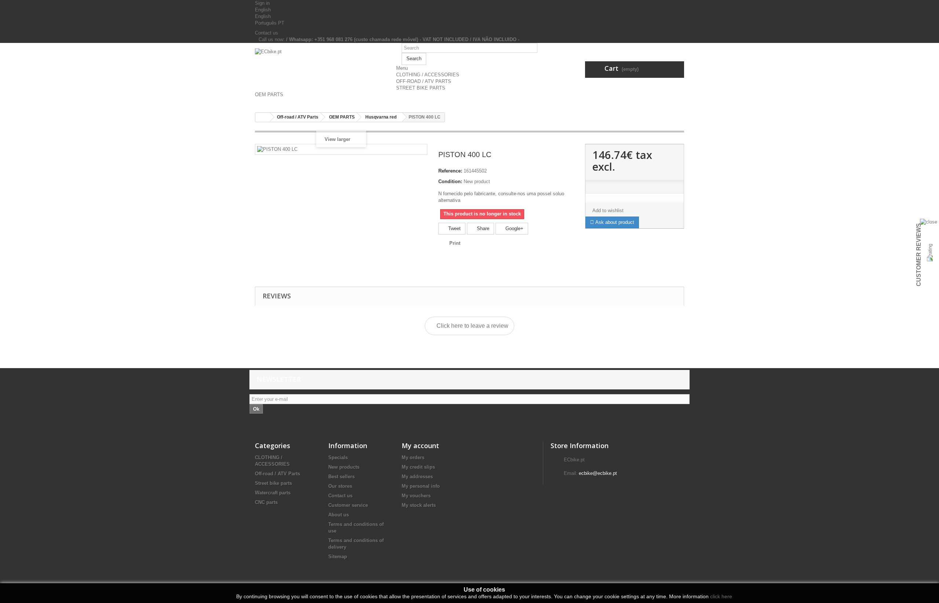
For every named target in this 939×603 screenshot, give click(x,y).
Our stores (340, 486)
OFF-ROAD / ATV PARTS (423, 81)
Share (482, 228)
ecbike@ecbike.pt (598, 473)
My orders (413, 457)
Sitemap (337, 556)
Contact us (266, 33)
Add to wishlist (608, 210)
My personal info (421, 486)
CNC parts (266, 502)
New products (343, 467)
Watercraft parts (273, 492)
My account (420, 445)
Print (454, 243)
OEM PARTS (269, 94)
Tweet (454, 228)
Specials (338, 457)
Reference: (450, 171)
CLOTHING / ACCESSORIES (427, 74)
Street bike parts (273, 483)
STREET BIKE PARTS (420, 88)
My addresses (417, 476)
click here (721, 596)
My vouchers (416, 495)
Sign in (262, 3)
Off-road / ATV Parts (277, 473)
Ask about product (614, 222)
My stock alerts (419, 505)
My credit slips (418, 467)
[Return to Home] (263, 117)
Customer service (348, 505)
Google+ (513, 228)
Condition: (450, 181)
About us (338, 514)
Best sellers (341, 476)
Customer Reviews (919, 254)
